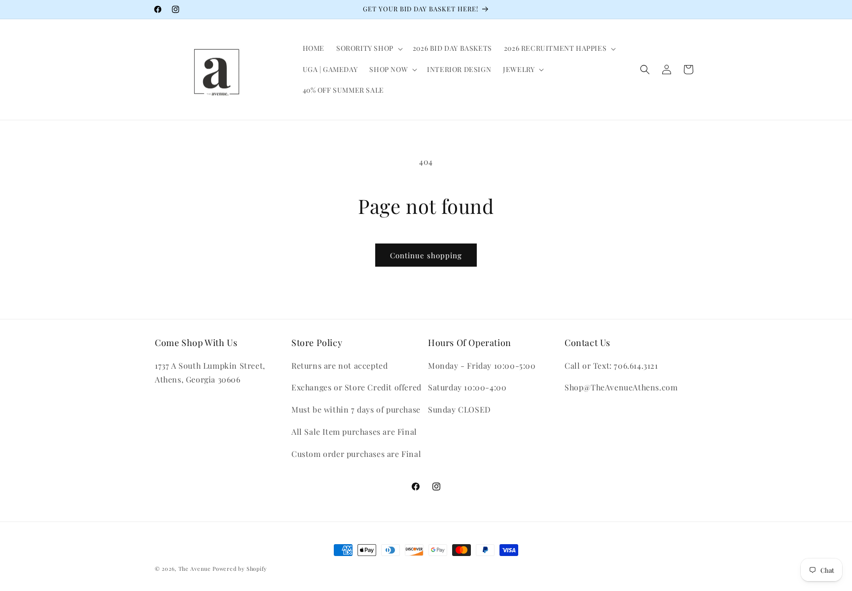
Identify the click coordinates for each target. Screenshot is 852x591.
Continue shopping (426, 255)
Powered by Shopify (240, 568)
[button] (368, 48)
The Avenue (194, 568)
